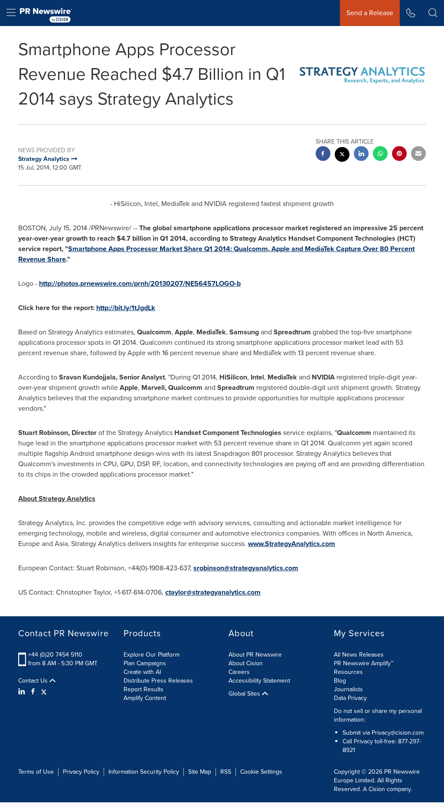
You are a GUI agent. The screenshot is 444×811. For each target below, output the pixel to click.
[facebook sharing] (323, 154)
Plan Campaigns (145, 663)
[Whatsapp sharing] (380, 154)
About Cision (246, 663)
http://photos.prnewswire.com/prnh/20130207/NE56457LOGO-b (140, 283)
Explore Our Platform (152, 654)
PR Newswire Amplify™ (363, 663)
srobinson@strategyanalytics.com (245, 568)
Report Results (143, 689)
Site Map (199, 771)
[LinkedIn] (22, 691)
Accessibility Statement (259, 680)
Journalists (348, 689)
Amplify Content (145, 698)
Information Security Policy (143, 771)
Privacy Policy (81, 771)
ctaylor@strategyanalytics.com (213, 592)
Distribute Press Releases (158, 680)
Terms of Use (36, 771)
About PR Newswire (255, 654)
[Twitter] (44, 691)
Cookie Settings (261, 771)
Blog (340, 680)
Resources (348, 672)
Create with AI (142, 672)
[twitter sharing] (342, 155)
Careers (239, 672)
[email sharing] (418, 154)
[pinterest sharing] (399, 154)
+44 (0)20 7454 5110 (55, 654)
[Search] (433, 13)
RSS (225, 771)
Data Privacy (350, 698)
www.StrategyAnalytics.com (291, 544)
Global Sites (245, 694)
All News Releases (359, 654)
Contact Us (33, 681)
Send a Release (369, 13)
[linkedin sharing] (361, 154)
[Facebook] (33, 691)
